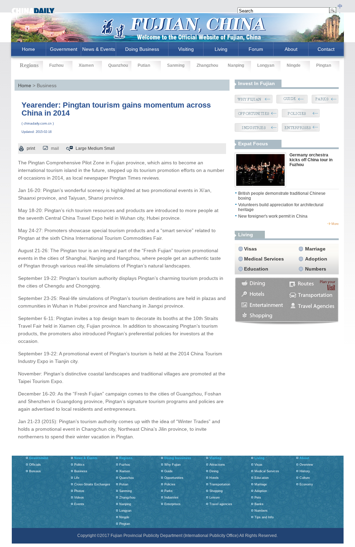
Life (76, 478)
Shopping (216, 491)
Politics (79, 464)
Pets (257, 497)
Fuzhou (56, 65)
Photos (79, 491)
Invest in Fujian (256, 83)
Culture (305, 478)
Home (24, 85)
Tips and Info (264, 517)
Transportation (219, 484)
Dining (213, 471)
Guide (168, 471)
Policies (169, 484)
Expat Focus (253, 143)
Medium (95, 148)
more (335, 224)
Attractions (217, 464)
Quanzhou (118, 65)
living (245, 234)
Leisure (214, 497)
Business (80, 471)
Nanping (236, 65)
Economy (306, 484)
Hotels (214, 478)
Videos (79, 497)
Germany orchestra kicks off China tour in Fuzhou (310, 160)
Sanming (175, 65)
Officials (35, 464)
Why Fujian (172, 464)
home (28, 49)
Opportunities (173, 478)
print (31, 148)
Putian (144, 65)
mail (55, 148)
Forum (256, 49)
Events (79, 504)
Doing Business (142, 49)
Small (109, 148)
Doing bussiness (177, 458)
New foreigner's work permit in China (273, 216)
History (305, 471)
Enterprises (172, 504)
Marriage (315, 249)
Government (63, 49)
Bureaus (35, 471)
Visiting (186, 49)
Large (81, 148)
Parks (168, 491)
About (291, 49)
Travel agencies (220, 504)
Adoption (316, 259)
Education (256, 269)
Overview (306, 464)
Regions (125, 458)
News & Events (98, 49)
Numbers (315, 269)
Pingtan (323, 65)
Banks (258, 504)
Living (221, 49)
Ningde (294, 65)
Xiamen (86, 65)
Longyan (265, 65)
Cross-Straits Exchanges (92, 484)
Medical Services (264, 259)
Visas (250, 249)
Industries (171, 497)
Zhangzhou (207, 65)
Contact (326, 49)
